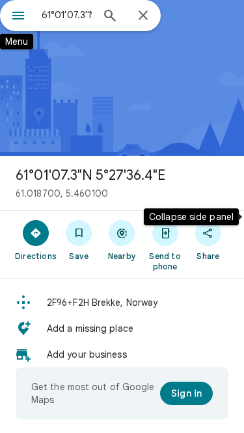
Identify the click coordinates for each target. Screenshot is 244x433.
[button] (122, 302)
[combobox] (67, 15)
